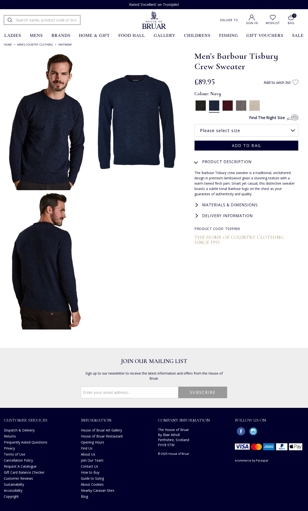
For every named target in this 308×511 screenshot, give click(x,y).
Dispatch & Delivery (19, 430)
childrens (197, 35)
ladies (12, 35)
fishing (228, 35)
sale (298, 35)
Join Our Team (92, 460)
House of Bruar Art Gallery (101, 430)
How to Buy (90, 472)
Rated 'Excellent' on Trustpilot (154, 4)
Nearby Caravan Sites (97, 490)
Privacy (9, 448)
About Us (88, 454)
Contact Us (89, 466)
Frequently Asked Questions (25, 442)
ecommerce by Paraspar (252, 460)
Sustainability (14, 484)
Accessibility (13, 490)
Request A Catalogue (20, 466)
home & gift (94, 35)
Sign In (252, 23)
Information (96, 420)
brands (61, 35)
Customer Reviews (18, 478)
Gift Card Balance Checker (24, 472)
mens (36, 35)
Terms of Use (14, 454)
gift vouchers (264, 35)
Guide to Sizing (92, 478)
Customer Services (25, 420)
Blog (84, 496)
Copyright (11, 496)
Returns (10, 436)
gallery (164, 35)
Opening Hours (92, 442)
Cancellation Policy (18, 460)
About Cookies (92, 484)
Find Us (86, 448)
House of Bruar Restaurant (102, 436)
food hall (131, 35)
